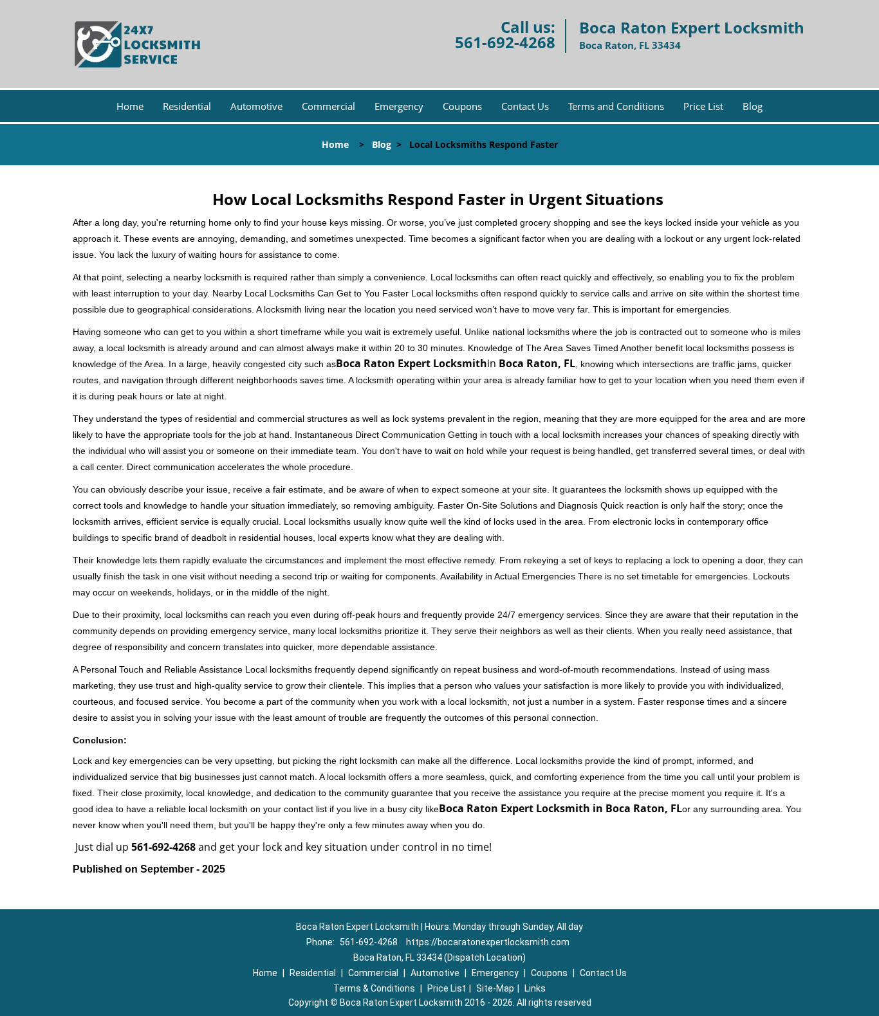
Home (129, 106)
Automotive (256, 106)
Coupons (462, 106)
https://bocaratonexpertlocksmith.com (487, 942)
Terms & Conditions (374, 988)
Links (535, 988)
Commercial (328, 106)
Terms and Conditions (616, 106)
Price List (703, 106)
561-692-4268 (505, 42)
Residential (187, 106)
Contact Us (525, 106)
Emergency (399, 106)
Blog (753, 106)
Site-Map (495, 988)
